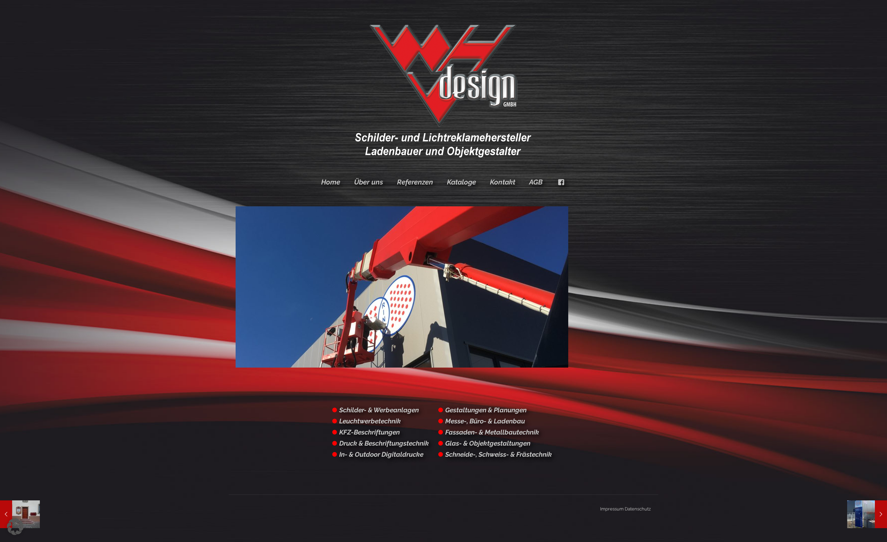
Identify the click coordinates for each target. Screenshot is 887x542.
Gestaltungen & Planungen (486, 410)
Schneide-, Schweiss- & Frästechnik (498, 454)
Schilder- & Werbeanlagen (379, 410)
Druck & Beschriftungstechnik (384, 443)
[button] (15, 526)
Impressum (612, 508)
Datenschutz (638, 508)
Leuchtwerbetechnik (370, 421)
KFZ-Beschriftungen (369, 432)
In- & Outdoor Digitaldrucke (381, 454)
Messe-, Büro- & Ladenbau (485, 421)
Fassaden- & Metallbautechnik (492, 432)
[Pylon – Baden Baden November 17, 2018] (867, 514)
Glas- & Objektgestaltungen (487, 443)
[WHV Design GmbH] (443, 90)
